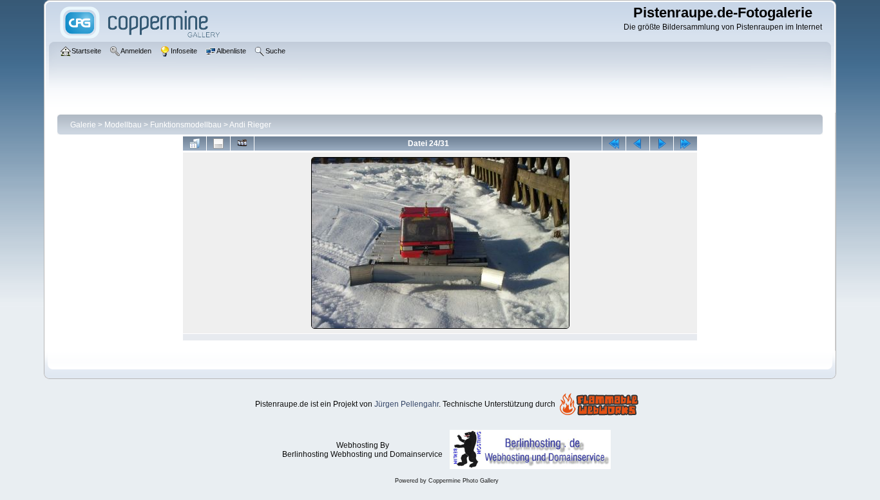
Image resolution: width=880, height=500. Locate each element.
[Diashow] (242, 143)
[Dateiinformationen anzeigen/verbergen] (218, 143)
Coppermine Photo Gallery (463, 480)
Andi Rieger (250, 124)
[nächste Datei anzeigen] (661, 143)
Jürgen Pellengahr (406, 404)
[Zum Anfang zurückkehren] (614, 143)
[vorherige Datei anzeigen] (637, 143)
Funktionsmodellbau (186, 124)
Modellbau (123, 124)
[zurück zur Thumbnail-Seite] (194, 143)
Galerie (83, 124)
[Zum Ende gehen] (685, 143)
